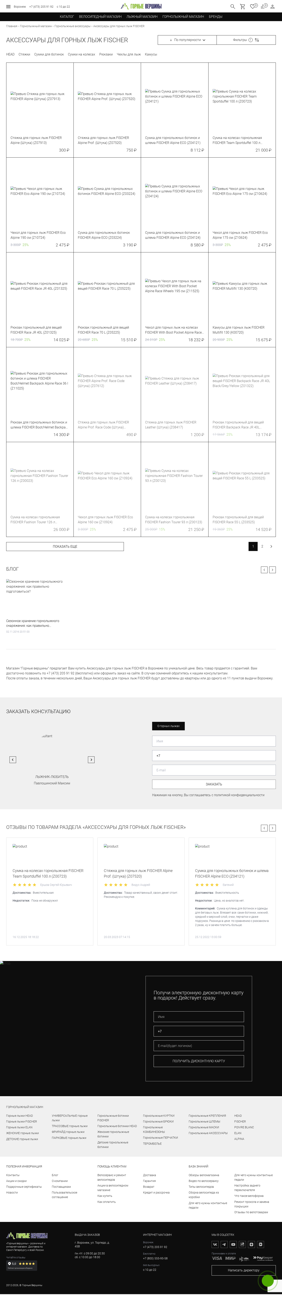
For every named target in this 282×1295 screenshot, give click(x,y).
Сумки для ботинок (49, 54)
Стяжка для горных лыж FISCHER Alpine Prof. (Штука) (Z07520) (103, 140)
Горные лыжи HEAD (19, 1115)
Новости (12, 1192)
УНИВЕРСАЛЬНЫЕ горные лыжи (70, 1118)
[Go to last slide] (12, 759)
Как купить (104, 1195)
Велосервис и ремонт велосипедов (111, 1177)
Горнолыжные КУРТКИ (158, 1115)
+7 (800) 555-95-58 (155, 1258)
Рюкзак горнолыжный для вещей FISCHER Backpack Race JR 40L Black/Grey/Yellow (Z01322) (238, 425)
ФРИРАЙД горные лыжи (68, 1131)
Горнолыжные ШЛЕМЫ (204, 1121)
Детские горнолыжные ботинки (112, 1145)
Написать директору (243, 1270)
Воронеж (20, 6)
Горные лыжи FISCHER (21, 1121)
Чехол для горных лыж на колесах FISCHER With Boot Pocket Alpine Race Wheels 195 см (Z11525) (173, 330)
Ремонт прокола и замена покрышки (251, 1204)
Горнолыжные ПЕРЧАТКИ (160, 1137)
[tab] (92, 130)
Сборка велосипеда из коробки (204, 1195)
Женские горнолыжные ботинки (113, 1134)
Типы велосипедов (201, 1186)
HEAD (10, 54)
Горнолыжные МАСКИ (204, 1127)
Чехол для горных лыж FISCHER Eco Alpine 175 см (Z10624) (240, 235)
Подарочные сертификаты (24, 1186)
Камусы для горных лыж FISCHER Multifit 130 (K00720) (238, 330)
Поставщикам (61, 1186)
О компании (60, 1181)
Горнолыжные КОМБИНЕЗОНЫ (154, 1129)
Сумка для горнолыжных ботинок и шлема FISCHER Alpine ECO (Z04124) (172, 235)
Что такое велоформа (249, 1195)
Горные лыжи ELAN (19, 1127)
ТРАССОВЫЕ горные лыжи (70, 1126)
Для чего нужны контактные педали (208, 1205)
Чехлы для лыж (129, 54)
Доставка (149, 1175)
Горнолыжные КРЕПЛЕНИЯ (207, 1115)
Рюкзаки (106, 54)
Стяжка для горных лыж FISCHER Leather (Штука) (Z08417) (170, 424)
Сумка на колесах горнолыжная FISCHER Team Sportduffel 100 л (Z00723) (237, 140)
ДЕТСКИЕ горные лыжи (22, 1139)
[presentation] (40, 96)
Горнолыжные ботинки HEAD (117, 1126)
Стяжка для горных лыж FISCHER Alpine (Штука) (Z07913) (36, 140)
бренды (215, 17)
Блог (12, 569)
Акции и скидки (16, 1181)
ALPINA (239, 1139)
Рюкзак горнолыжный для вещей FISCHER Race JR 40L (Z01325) (36, 330)
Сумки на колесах (81, 54)
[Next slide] (91, 759)
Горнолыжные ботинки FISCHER (113, 1118)
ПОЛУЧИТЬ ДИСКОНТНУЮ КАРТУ (199, 1061)
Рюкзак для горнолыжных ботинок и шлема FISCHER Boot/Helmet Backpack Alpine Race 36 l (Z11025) (40, 425)
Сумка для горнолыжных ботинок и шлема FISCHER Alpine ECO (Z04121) (172, 140)
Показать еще (65, 547)
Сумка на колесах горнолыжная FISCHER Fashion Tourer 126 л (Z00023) (35, 520)
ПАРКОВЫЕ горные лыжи (69, 1137)
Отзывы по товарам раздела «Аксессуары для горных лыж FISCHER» (96, 827)
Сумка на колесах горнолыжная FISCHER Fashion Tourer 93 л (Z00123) (173, 519)
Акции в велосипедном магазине (112, 1188)
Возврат (148, 1186)
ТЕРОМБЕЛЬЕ (152, 1143)
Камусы (151, 54)
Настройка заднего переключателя (247, 1188)
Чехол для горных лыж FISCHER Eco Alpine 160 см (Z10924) (105, 519)
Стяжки (24, 54)
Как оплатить (106, 1201)
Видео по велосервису (204, 1181)
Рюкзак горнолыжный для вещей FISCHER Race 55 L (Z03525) (238, 519)
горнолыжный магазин (24, 1107)
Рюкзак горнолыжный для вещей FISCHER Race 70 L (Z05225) (103, 330)
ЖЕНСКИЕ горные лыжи (22, 1133)
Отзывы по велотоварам (251, 1212)
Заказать (214, 784)
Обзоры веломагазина (204, 1175)
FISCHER (240, 1121)
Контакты (13, 1175)
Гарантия (149, 1181)
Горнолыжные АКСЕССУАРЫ (208, 1133)
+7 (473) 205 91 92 (41, 6)
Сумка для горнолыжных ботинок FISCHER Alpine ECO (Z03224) (104, 235)
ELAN (237, 1133)
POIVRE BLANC (244, 1127)
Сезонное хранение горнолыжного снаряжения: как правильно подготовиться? (32, 623)
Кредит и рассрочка (156, 1192)
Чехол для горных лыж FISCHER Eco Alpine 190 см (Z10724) (38, 235)
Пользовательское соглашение (64, 1195)
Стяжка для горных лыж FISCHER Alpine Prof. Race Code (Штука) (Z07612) (103, 425)
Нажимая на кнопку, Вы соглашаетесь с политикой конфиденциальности (208, 795)
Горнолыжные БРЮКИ (158, 1121)
